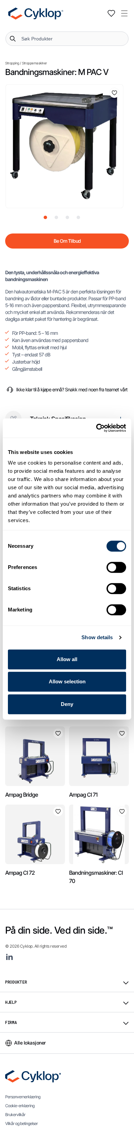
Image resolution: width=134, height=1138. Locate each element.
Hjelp (11, 1002)
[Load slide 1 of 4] (45, 217)
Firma (11, 1022)
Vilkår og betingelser (21, 1123)
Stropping (12, 63)
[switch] (116, 567)
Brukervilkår (15, 1114)
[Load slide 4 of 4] (78, 217)
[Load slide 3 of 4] (67, 217)
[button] (124, 13)
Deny (67, 704)
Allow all (67, 659)
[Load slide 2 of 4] (56, 217)
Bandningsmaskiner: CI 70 (96, 876)
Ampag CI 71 (83, 794)
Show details (97, 637)
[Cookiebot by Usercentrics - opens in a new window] (96, 427)
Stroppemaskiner (34, 63)
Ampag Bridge (21, 794)
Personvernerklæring (22, 1096)
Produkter (16, 982)
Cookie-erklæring (19, 1105)
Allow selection (67, 681)
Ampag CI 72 (20, 872)
